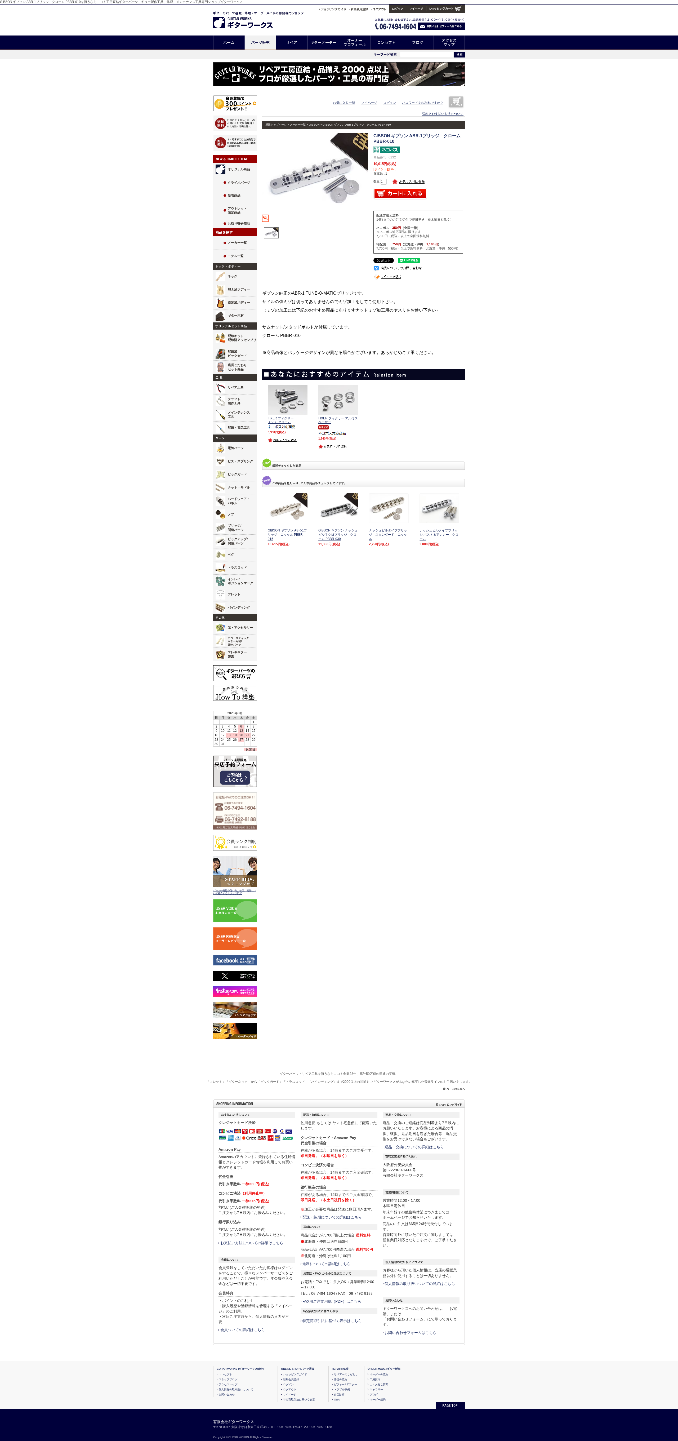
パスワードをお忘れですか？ (422, 103)
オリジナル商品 (239, 169)
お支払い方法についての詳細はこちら (251, 1243)
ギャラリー (376, 1389)
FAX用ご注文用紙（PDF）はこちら (331, 1301)
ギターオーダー (323, 43)
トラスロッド (237, 567)
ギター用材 (236, 315)
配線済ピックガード (237, 354)
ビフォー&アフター (345, 1384)
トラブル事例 (342, 1389)
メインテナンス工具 (239, 415)
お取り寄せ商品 (239, 223)
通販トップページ (276, 124)
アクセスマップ (449, 43)
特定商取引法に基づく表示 (299, 1399)
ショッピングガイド (295, 1374)
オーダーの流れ (379, 1374)
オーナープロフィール (355, 43)
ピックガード (237, 474)
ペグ (231, 554)
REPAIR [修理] (340, 1368)
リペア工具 (236, 387)
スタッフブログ (228, 1379)
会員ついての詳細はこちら (242, 1330)
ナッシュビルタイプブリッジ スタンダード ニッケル (388, 534)
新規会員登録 (291, 1379)
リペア (292, 43)
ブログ (418, 43)
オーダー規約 (378, 1399)
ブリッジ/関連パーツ (236, 528)
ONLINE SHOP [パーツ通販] (298, 1368)
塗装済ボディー (239, 302)
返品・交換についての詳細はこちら (414, 1147)
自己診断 (339, 1394)
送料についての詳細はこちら (326, 1264)
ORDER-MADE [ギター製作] (384, 1368)
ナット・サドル (239, 487)
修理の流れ (340, 1379)
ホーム (229, 43)
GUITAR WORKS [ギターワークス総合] (240, 1368)
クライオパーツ (239, 182)
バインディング (239, 607)
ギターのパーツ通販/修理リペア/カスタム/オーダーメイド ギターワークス (248, 18)
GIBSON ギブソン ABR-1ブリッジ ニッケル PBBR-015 (287, 534)
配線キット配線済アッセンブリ (242, 338)
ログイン (389, 103)
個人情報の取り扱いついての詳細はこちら (420, 1284)
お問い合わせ (227, 1394)
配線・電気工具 (239, 427)
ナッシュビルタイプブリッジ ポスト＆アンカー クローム (439, 534)
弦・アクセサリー (240, 627)
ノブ (231, 514)
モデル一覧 (236, 256)
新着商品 (234, 195)
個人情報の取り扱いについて (236, 1389)
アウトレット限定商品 (237, 211)
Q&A (337, 1399)
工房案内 (375, 1379)
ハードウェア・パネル (239, 501)
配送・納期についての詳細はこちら (332, 1217)
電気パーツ (236, 448)
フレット (234, 594)
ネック (232, 276)
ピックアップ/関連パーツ (238, 541)
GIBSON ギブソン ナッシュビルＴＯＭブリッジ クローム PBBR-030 (338, 534)
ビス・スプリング (240, 461)
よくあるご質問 (379, 1384)
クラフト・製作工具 (236, 401)
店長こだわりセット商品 (237, 367)
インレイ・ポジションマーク (240, 581)
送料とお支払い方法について (442, 114)
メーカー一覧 (237, 243)
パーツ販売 (260, 43)
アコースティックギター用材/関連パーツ (238, 641)
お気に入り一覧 (344, 103)
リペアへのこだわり (346, 1374)
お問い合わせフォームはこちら (410, 1333)
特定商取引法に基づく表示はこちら (332, 1321)
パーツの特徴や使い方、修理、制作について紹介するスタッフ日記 (234, 892)
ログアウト (289, 1389)
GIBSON (314, 124)
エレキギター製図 (237, 654)
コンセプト (386, 43)
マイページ (369, 103)
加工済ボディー (239, 289)
